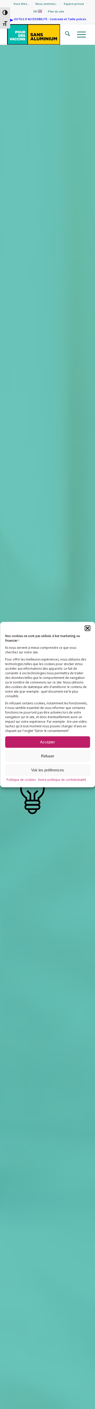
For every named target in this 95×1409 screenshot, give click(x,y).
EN (35, 11)
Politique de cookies (21, 780)
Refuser (47, 756)
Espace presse (74, 4)
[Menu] (80, 34)
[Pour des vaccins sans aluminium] (39, 34)
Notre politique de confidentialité (62, 780)
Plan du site (56, 11)
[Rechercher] (66, 34)
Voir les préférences (47, 770)
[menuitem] (21, 4)
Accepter (47, 742)
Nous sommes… (46, 4)
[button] (87, 628)
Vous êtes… (21, 4)
